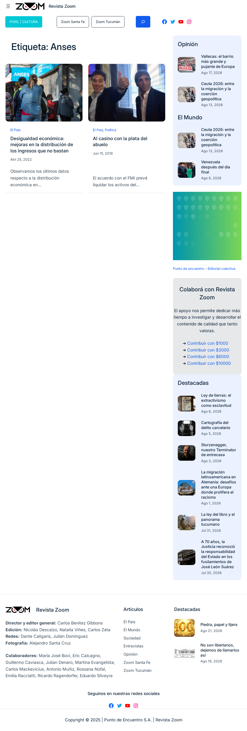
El (181, 117)
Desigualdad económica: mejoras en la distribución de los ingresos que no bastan (41, 144)
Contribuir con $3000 (208, 349)
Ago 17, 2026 (211, 73)
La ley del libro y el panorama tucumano (218, 519)
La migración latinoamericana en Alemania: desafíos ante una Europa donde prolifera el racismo (218, 485)
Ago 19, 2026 (211, 661)
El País (15, 130)
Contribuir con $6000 (208, 356)
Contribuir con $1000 (207, 343)
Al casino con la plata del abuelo (120, 141)
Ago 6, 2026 (211, 411)
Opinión (188, 44)
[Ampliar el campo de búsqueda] (143, 22)
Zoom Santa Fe (73, 22)
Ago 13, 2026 (212, 105)
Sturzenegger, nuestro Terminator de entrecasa (218, 449)
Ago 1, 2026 (211, 503)
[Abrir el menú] (8, 6)
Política (110, 130)
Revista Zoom (52, 610)
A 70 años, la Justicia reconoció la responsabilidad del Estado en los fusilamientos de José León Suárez (218, 554)
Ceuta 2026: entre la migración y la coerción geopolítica (217, 91)
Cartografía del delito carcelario (215, 425)
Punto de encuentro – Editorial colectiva (204, 268)
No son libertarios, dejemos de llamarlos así (219, 650)
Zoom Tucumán (108, 22)
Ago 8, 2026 (211, 178)
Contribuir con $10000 (209, 363)
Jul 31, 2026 (211, 530)
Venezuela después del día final (215, 166)
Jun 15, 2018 (103, 153)
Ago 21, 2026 (211, 631)
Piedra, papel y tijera (218, 624)
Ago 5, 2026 (211, 433)
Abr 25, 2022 (21, 159)
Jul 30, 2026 (211, 573)
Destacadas (193, 382)
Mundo (193, 117)
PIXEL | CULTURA (24, 22)
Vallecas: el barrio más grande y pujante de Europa (218, 61)
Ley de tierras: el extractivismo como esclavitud (216, 400)
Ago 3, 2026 (211, 461)
